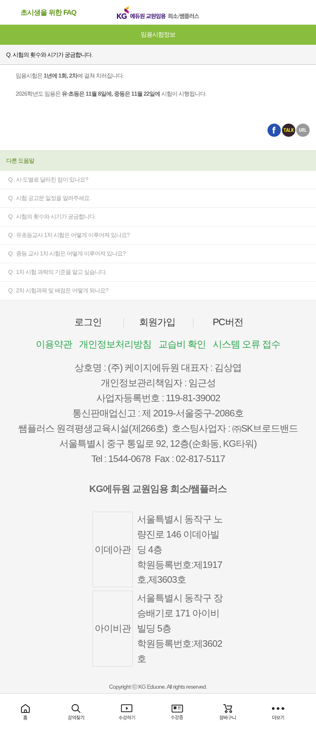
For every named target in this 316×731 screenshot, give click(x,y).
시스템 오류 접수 (246, 344)
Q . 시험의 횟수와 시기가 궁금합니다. (52, 216)
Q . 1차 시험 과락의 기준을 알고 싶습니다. (57, 272)
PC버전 (228, 322)
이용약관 (54, 344)
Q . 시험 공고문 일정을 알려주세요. (49, 198)
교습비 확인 (182, 344)
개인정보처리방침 (115, 344)
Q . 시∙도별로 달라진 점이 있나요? (48, 179)
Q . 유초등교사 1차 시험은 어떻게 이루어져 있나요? (69, 235)
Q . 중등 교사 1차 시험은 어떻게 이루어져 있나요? (66, 253)
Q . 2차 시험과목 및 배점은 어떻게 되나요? (58, 290)
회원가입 (157, 322)
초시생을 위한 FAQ (48, 12)
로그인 (88, 322)
